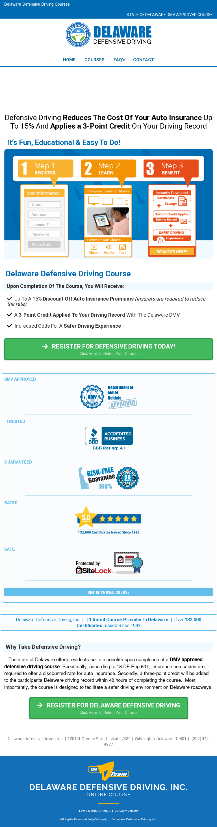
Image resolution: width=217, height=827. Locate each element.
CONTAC (142, 59)
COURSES (94, 59)
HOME (69, 59)
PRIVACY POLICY (127, 811)
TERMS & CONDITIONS (93, 811)
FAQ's (119, 59)
